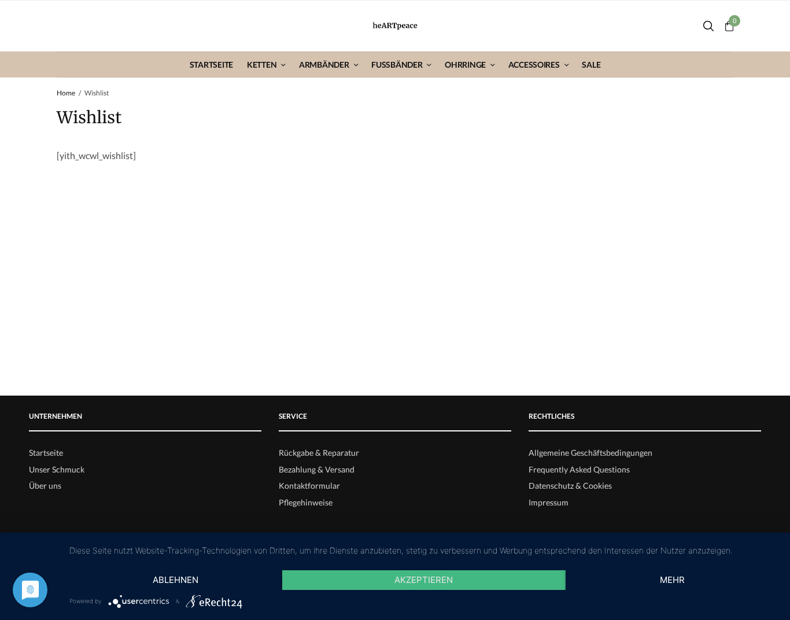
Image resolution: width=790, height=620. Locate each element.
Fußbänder (396, 64)
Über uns (45, 485)
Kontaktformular (309, 485)
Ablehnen (175, 579)
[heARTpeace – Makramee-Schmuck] (395, 26)
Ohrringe (465, 64)
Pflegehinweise (306, 502)
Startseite (211, 64)
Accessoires (534, 64)
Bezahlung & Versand (317, 469)
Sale (591, 64)
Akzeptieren (423, 579)
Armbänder (324, 64)
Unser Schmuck (56, 469)
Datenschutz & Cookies (570, 485)
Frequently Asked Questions (579, 469)
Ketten (261, 64)
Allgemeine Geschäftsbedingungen (590, 452)
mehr (672, 579)
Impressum (548, 502)
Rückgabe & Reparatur (319, 452)
